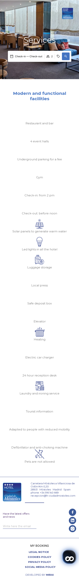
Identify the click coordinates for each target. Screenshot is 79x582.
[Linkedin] (72, 520)
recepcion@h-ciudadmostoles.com (53, 495)
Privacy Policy (39, 561)
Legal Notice (39, 551)
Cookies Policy (39, 556)
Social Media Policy (40, 566)
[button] (66, 56)
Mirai (50, 574)
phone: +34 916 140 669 (45, 492)
